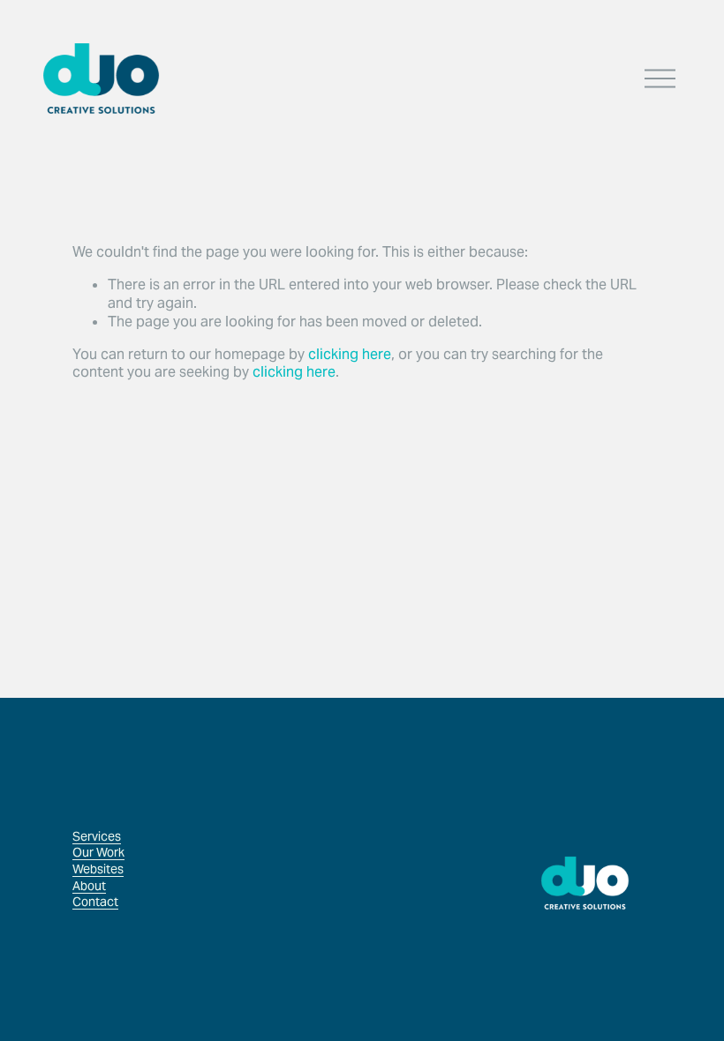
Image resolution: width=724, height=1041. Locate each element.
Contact (95, 902)
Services (96, 836)
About (89, 886)
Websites (98, 869)
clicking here (349, 354)
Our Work (98, 852)
